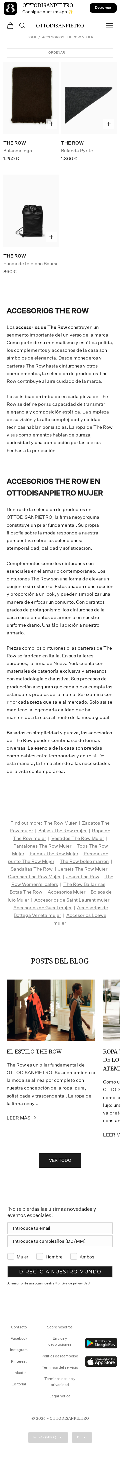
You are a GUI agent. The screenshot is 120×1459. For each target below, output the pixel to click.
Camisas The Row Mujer (34, 877)
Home (32, 37)
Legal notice (59, 1396)
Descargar (103, 7)
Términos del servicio (60, 1367)
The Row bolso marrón (84, 861)
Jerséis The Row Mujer (82, 869)
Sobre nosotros (60, 1327)
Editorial (19, 1384)
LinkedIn (19, 1372)
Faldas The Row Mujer (54, 854)
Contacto (19, 1327)
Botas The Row (26, 892)
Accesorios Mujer (66, 892)
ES (78, 1437)
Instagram (19, 1349)
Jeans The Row (82, 877)
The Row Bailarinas (84, 884)
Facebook (19, 1338)
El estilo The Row (34, 1051)
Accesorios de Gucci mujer (42, 908)
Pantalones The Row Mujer (42, 846)
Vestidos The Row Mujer (77, 838)
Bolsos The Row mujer (62, 831)
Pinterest (19, 1361)
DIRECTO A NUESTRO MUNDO (60, 1272)
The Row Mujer (60, 823)
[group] (31, 99)
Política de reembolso (60, 1356)
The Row (14, 143)
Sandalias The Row (32, 869)
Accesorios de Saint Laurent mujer (71, 900)
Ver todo (60, 1160)
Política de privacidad (72, 1283)
